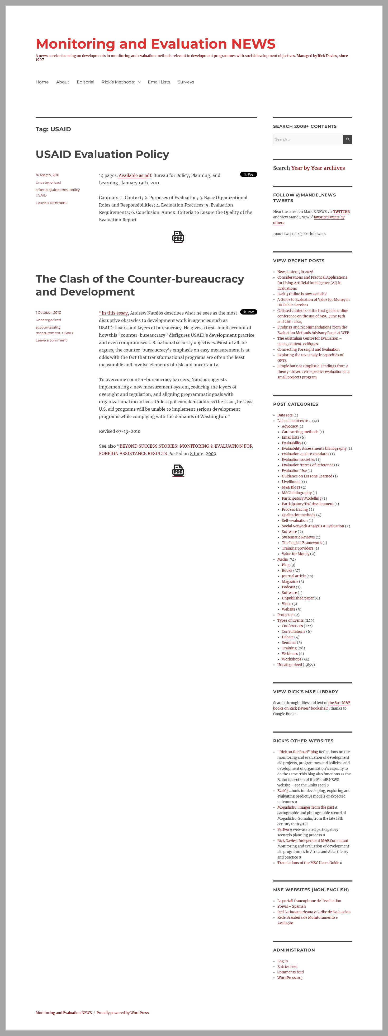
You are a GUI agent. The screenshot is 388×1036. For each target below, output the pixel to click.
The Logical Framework (302, 543)
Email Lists (159, 82)
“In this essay (113, 313)
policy (74, 189)
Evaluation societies (298, 459)
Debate (288, 637)
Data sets (285, 415)
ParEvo (283, 829)
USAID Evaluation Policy (102, 154)
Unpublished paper (298, 598)
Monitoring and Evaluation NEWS (156, 43)
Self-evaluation (295, 520)
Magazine (290, 581)
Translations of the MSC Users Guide (308, 863)
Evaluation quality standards (305, 454)
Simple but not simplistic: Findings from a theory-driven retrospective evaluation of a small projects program (313, 371)
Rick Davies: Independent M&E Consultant (312, 840)
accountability (48, 327)
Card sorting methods (300, 432)
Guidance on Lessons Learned (307, 476)
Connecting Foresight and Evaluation (308, 349)
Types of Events (290, 620)
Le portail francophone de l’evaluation (309, 901)
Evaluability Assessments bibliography (314, 448)
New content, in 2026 (295, 272)
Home (42, 82)
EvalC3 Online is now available (302, 294)
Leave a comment (51, 202)
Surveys (186, 82)
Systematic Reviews (298, 537)
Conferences (292, 626)
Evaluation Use (294, 470)
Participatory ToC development (308, 504)
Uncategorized (48, 182)
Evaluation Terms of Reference (307, 465)
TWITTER (341, 211)
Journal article (294, 576)
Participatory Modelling (301, 498)
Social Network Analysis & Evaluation (313, 526)
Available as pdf (134, 175)
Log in (282, 961)
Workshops (291, 659)
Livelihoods (291, 482)
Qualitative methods (298, 515)
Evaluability (291, 443)
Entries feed (287, 966)
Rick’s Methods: (118, 82)
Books (287, 570)
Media (282, 559)
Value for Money (295, 554)
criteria (42, 189)
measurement (48, 333)
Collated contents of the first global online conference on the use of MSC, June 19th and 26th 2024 (312, 316)
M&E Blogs (291, 487)
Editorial (85, 82)
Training (289, 648)
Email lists (290, 437)
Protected (285, 615)
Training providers (298, 548)
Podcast (288, 587)
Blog (286, 565)
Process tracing (295, 509)
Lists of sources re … (294, 421)
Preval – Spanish (291, 906)
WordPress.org (289, 978)
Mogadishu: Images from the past (305, 807)
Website (288, 609)
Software (289, 531)
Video (286, 604)
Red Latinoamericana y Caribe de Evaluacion (314, 912)
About (62, 82)
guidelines (58, 189)
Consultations (293, 631)
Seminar (289, 642)
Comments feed (290, 972)
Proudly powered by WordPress (123, 1013)
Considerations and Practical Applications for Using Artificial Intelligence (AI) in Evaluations (312, 283)
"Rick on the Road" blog (297, 752)
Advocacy (290, 426)
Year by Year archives (318, 168)
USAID (41, 195)
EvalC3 (282, 791)
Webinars (290, 653)
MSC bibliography (297, 493)
